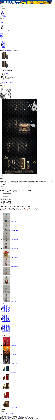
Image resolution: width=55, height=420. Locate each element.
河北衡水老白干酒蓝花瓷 (6, 321)
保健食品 (3, 44)
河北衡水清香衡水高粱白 (14, 239)
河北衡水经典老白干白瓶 (14, 266)
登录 (2, 11)
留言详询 (7, 72)
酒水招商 (3, 40)
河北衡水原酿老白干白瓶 (14, 248)
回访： (1, 195)
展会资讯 (1, 36)
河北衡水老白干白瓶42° (5, 315)
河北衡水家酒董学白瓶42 (6, 311)
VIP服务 (3, 15)
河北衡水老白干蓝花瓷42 (6, 314)
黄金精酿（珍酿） (13, 372)
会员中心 (3, 13)
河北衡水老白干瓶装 (14, 221)
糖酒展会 (1, 35)
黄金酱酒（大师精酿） (14, 407)
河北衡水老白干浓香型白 (6, 324)
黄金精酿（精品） (13, 398)
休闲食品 (3, 41)
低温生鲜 (3, 47)
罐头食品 (3, 45)
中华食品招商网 (9, 416)
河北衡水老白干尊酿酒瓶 (14, 230)
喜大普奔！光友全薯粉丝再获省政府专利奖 (8, 413)
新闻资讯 (1, 34)
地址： (1, 194)
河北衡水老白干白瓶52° (5, 316)
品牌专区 (1, 33)
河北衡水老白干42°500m (5, 312)
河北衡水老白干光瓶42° (5, 319)
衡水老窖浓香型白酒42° (14, 257)
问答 (1, 37)
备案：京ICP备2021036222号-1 (23, 416)
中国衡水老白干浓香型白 (6, 320)
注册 (2, 12)
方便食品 (3, 43)
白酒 (11, 50)
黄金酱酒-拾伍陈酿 (14, 363)
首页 (6, 50)
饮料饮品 (3, 42)
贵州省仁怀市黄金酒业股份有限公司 (7, 82)
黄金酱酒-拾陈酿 (13, 354)
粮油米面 (3, 46)
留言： (1, 197)
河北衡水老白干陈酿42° (5, 318)
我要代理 (1, 80)
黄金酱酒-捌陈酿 (13, 345)
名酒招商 (8, 50)
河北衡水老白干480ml (14, 301)
